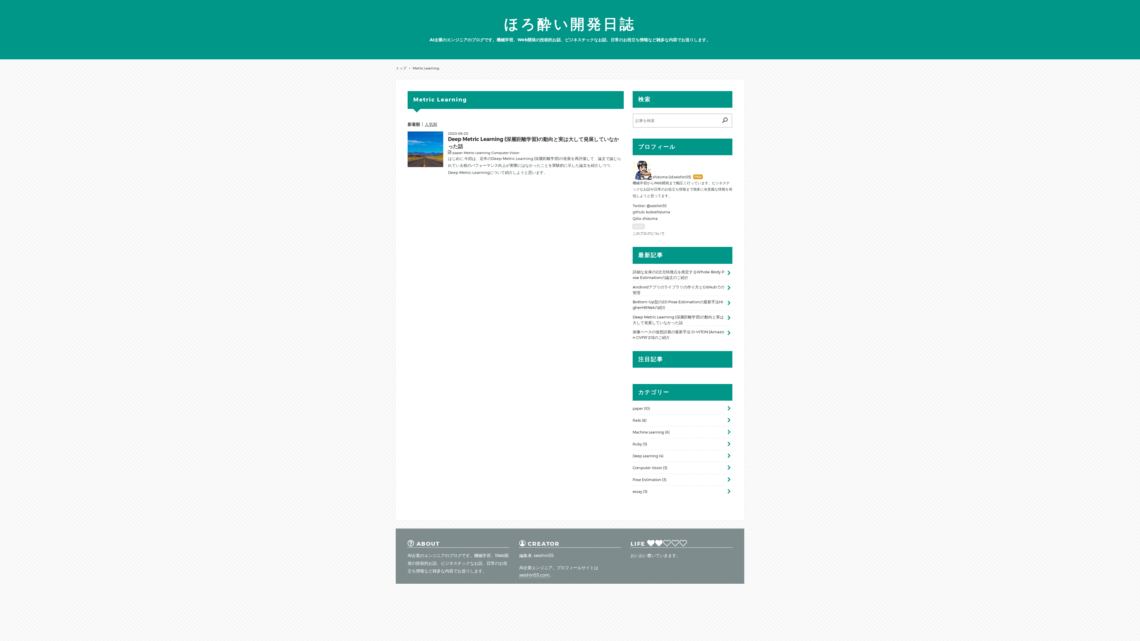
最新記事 (650, 255)
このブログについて (649, 233)
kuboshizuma (658, 212)
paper (457, 153)
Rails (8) (640, 420)
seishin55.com (534, 575)
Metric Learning (477, 153)
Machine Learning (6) (651, 432)
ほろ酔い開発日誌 (570, 24)
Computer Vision (505, 153)
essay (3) (640, 491)
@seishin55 (656, 206)
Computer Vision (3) (650, 468)
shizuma (650, 218)
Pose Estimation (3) (649, 479)
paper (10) (641, 408)
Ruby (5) (640, 444)
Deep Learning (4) (648, 456)
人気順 (431, 124)
